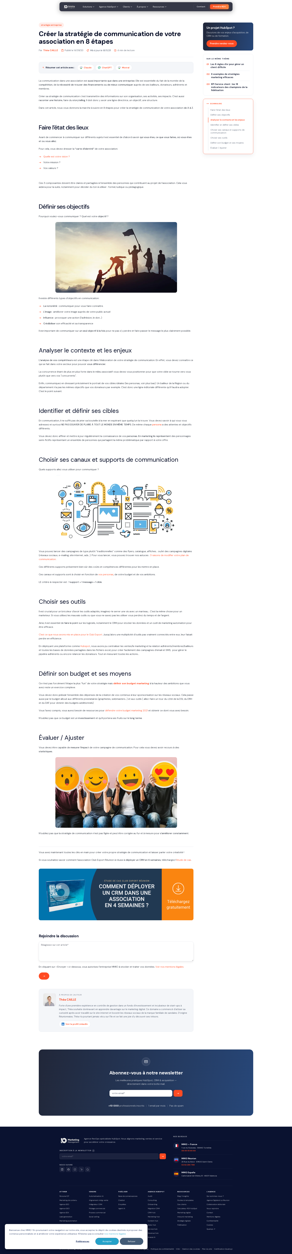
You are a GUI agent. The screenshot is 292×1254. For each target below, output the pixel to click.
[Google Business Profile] (87, 1169)
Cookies (210, 1225)
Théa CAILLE (50, 50)
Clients (126, 6)
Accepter (107, 1241)
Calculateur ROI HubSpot (187, 1208)
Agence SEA (64, 1213)
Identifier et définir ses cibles (224, 125)
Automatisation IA (96, 1196)
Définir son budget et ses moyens (227, 143)
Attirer (63, 1192)
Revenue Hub (153, 1233)
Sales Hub (152, 1225)
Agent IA (121, 1208)
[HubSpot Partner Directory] (81, 1169)
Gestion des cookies (191, 1249)
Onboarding (152, 1204)
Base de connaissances (127, 1196)
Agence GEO (64, 1208)
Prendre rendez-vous (222, 43)
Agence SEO (64, 1204)
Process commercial (97, 1213)
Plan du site (207, 1249)
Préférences (82, 1241)
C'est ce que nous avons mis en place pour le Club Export (70, 634)
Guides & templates (185, 1200)
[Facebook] (68, 1169)
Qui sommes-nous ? (215, 1196)
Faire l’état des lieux (220, 110)
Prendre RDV (219, 6)
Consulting (152, 1200)
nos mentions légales (115, 1233)
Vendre (92, 1192)
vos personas (105, 574)
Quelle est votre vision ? (56, 156)
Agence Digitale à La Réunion (218, 1200)
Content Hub (153, 1221)
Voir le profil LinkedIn (77, 1024)
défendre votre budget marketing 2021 (126, 710)
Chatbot (121, 1200)
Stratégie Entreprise (51, 25)
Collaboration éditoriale (216, 1204)
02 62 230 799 (188, 1165)
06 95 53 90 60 (188, 1150)
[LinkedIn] (62, 1169)
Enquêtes (122, 1204)
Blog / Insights (183, 1196)
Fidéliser (123, 1192)
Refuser (131, 1241)
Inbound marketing (185, 1217)
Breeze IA (151, 1237)
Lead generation (65, 1217)
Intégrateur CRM (95, 1204)
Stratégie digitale (184, 1221)
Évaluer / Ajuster (218, 148)
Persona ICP (64, 1196)
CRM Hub (151, 1213)
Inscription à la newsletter (85, 1150)
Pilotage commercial (97, 1208)
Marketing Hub (154, 1217)
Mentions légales (213, 1217)
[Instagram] (74, 1169)
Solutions (87, 6)
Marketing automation (68, 1221)
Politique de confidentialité (162, 1249)
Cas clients (181, 1204)
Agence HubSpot (107, 6)
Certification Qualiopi (223, 1249)
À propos (141, 6)
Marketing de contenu (68, 1200)
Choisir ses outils (218, 138)
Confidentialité (212, 1221)
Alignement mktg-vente (98, 1200)
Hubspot (85, 646)
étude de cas (183, 860)
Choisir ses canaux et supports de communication (227, 131)
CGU (178, 1249)
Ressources (158, 6)
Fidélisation (182, 1225)
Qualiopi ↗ (211, 1229)
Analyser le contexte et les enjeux (227, 120)
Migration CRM (154, 1208)
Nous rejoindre (213, 1208)
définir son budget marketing (131, 683)
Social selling (94, 1217)
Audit (150, 1196)
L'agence (211, 1192)
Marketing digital (184, 1213)
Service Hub (152, 1229)
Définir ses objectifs (220, 115)
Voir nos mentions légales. (169, 966)
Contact (201, 6)
